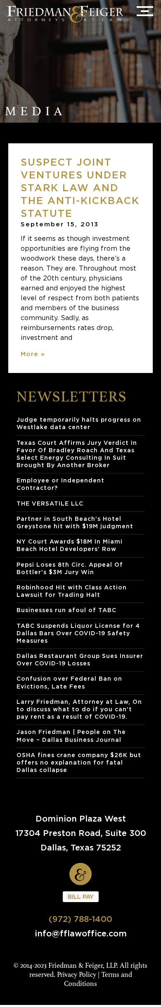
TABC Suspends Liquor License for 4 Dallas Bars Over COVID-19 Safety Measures (78, 633)
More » (33, 353)
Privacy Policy (76, 974)
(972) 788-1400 (80, 918)
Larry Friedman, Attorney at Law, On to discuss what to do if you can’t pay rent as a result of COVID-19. (79, 709)
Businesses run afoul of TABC (66, 610)
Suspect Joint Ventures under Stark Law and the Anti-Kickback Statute (80, 188)
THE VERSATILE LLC (50, 503)
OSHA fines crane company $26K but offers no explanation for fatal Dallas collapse (79, 762)
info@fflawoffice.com (81, 933)
